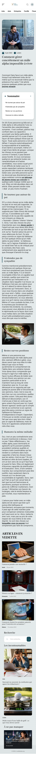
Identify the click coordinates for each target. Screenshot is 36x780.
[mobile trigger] (3, 4)
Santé (3, 567)
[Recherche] (27, 4)
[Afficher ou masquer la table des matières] (25, 96)
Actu (3, 679)
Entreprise (5, 596)
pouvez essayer (9, 86)
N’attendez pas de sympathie (15, 107)
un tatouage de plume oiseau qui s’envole (17, 178)
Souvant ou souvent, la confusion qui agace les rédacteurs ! (17, 683)
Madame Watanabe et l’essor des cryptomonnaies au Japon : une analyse (17, 741)
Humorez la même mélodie (15, 115)
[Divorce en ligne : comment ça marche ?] (18, 580)
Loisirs (19, 53)
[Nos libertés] (14, 4)
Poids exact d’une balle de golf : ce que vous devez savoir (15, 722)
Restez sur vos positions (14, 111)
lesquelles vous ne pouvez (13, 523)
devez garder (26, 225)
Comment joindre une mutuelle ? (14, 564)
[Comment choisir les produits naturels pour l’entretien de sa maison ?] (18, 609)
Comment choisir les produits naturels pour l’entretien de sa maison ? (16, 623)
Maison (4, 627)
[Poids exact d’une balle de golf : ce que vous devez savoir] (18, 701)
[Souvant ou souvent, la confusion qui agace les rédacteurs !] (18, 663)
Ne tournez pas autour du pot (15, 102)
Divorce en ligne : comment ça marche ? (17, 593)
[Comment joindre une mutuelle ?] (18, 551)
